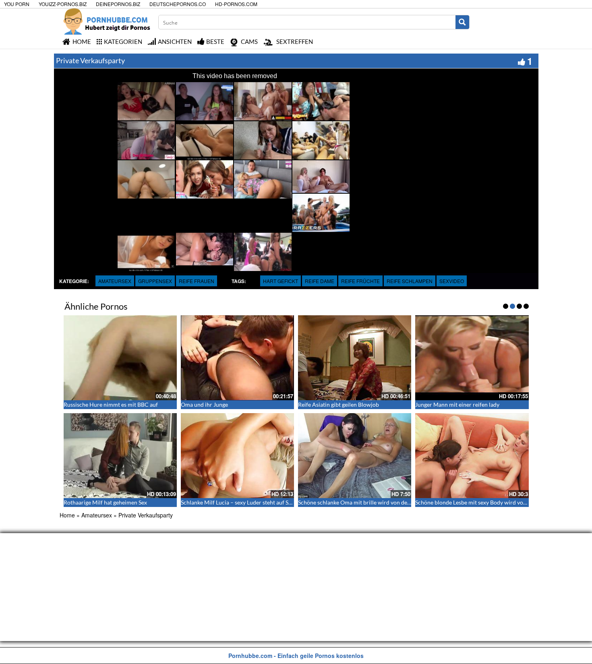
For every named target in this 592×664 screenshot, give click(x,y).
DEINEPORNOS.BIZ (118, 4)
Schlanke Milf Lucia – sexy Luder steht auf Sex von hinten (251, 502)
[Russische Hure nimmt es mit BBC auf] (120, 357)
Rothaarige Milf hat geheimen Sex (105, 502)
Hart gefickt (280, 280)
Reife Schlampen (410, 280)
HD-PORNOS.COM (236, 4)
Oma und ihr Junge (204, 404)
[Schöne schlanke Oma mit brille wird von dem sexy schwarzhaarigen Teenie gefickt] (354, 455)
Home (67, 515)
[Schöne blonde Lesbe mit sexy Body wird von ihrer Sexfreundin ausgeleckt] (471, 455)
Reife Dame (319, 280)
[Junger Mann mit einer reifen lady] (471, 357)
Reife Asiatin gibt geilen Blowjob (338, 404)
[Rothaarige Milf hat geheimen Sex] (120, 455)
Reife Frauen (196, 280)
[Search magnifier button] (462, 22)
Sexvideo (451, 280)
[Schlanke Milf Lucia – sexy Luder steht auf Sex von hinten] (237, 455)
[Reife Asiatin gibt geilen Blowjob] (354, 357)
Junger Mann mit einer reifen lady (457, 404)
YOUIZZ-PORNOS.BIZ (63, 4)
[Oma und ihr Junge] (237, 357)
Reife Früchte (360, 280)
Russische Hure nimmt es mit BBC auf (111, 404)
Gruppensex (155, 280)
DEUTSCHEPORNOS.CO (177, 4)
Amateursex (114, 280)
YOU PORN (16, 4)
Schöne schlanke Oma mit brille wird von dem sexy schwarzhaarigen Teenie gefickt (400, 502)
